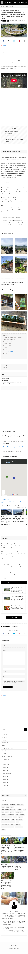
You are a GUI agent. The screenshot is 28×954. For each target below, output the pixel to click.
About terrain (10, 133)
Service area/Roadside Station (8, 822)
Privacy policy (14, 945)
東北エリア (5, 767)
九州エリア (5, 785)
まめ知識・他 (6, 759)
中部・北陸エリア (7, 773)
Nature (15, 817)
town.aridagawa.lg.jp (9, 355)
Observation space (11, 135)
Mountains (4, 817)
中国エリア (5, 779)
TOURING (10, 943)
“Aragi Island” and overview (11, 131)
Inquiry (24, 943)
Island (17, 814)
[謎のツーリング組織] (14, 2)
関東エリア (5, 770)
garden (6, 812)
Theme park (17, 824)
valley (21, 827)
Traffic (16, 827)
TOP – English (4, 943)
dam (3, 812)
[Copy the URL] (24, 41)
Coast (24, 809)
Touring (4, 20)
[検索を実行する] (25, 729)
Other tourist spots (5, 819)
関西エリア (5, 776)
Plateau (12, 819)
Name (4, 666)
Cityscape (19, 809)
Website (4, 676)
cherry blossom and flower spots (8, 809)
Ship (17, 822)
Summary (7, 141)
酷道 (4, 745)
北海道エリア (6, 764)
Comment (5, 650)
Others (21, 943)
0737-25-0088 (9, 351)
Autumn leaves (20, 804)
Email (4, 671)
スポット (5, 737)
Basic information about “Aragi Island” (14, 139)
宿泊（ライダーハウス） (8, 748)
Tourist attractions (5, 827)
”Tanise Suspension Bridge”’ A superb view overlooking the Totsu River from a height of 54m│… (17, 598)
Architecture (12, 804)
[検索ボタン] (26, 2)
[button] (3, 41)
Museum (10, 817)
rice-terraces (15, 626)
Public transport (16, 943)
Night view (20, 817)
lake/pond (22, 814)
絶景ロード (5, 742)
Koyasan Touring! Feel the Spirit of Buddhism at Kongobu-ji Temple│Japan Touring (17, 608)
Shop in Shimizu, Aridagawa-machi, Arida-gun (14, 446)
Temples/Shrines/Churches (7, 824)
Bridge (3, 807)
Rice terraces (19, 819)
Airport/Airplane (5, 804)
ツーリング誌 (6, 750)
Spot (8, 20)
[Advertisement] (14, 106)
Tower (12, 827)
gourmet (12, 812)
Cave (12, 807)
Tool (4, 761)
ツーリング (5, 734)
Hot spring (4, 814)
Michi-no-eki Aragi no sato (13, 137)
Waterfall (3, 829)
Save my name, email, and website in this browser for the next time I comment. (14, 682)
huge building (11, 814)
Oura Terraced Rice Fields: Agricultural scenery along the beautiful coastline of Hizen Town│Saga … (17, 589)
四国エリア (5, 782)
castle (7, 807)
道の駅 (4, 740)
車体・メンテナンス (7, 756)
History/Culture (19, 812)
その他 (4, 753)
